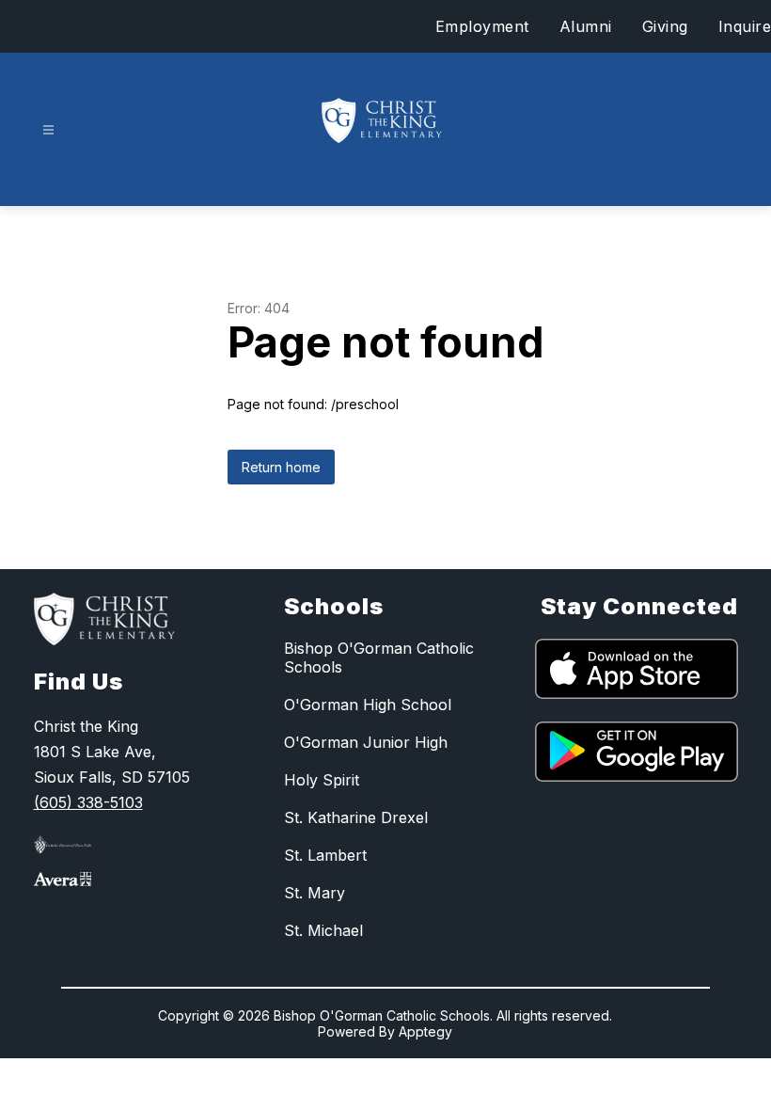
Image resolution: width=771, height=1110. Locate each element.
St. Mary (314, 892)
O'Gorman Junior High (366, 742)
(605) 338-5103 (88, 802)
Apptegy (425, 1031)
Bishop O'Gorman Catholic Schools (379, 657)
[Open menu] (48, 130)
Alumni (585, 26)
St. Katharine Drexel (356, 817)
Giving (665, 26)
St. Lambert (325, 855)
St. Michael (323, 930)
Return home (281, 467)
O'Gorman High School (367, 704)
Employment (482, 26)
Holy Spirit (321, 779)
